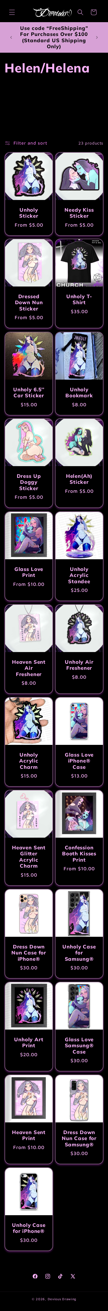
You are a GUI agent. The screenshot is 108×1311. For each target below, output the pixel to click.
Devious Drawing (62, 1299)
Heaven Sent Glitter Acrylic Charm (29, 857)
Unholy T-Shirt (79, 299)
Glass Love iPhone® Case (79, 761)
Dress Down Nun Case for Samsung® (79, 1138)
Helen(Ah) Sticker (79, 479)
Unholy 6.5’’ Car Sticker (28, 392)
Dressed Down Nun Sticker (29, 302)
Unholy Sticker (28, 213)
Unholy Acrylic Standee (79, 575)
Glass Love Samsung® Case (79, 1045)
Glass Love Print (28, 572)
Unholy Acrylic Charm (28, 761)
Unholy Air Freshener (79, 665)
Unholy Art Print (28, 1042)
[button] (12, 12)
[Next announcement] (97, 37)
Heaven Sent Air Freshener (29, 668)
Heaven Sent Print (29, 1135)
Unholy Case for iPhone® (28, 1228)
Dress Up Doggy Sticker (29, 482)
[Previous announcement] (11, 37)
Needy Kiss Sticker (79, 213)
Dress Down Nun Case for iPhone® (28, 953)
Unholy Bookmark (79, 392)
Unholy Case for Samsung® (79, 953)
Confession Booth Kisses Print (79, 854)
